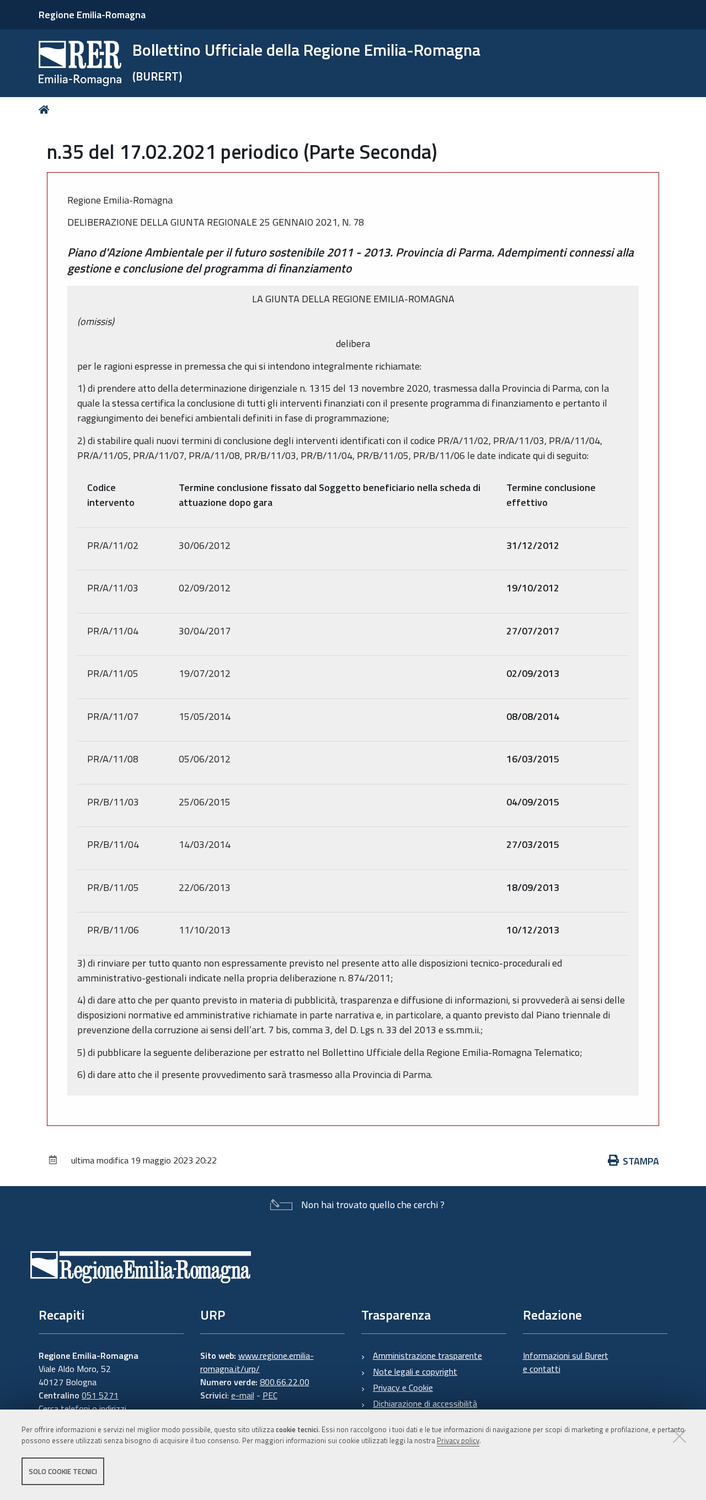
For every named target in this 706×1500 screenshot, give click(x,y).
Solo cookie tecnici (63, 1471)
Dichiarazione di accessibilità (425, 1403)
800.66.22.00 (284, 1382)
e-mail (242, 1395)
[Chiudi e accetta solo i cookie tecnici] (679, 1436)
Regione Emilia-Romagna (92, 14)
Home (46, 109)
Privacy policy (458, 1440)
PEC (270, 1395)
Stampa (641, 1161)
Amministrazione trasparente (427, 1355)
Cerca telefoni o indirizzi (82, 1408)
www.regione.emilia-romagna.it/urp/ (257, 1362)
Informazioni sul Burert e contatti (565, 1362)
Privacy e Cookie (403, 1387)
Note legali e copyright (415, 1371)
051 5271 (100, 1395)
